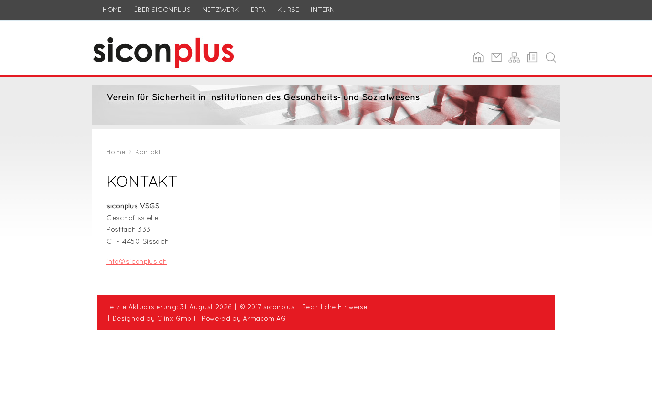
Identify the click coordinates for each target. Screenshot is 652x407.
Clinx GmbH (176, 318)
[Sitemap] (514, 57)
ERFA (258, 9)
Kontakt (148, 152)
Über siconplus (162, 9)
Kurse (288, 9)
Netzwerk (220, 9)
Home (112, 9)
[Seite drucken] (532, 57)
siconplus (108, 26)
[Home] (478, 57)
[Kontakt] (496, 57)
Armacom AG (264, 318)
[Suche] (550, 57)
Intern (323, 9)
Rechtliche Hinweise (335, 307)
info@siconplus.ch (136, 261)
